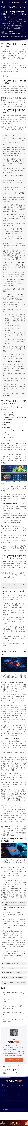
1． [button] (14, 903)
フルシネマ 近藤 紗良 (14, 1059)
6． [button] (14, 982)
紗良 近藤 (11, 31)
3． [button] (12, 968)
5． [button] (13, 977)
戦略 (6, 862)
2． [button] (11, 963)
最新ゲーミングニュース (8, 1085)
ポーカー (4, 86)
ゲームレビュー (20, 1085)
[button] (14, 581)
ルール (19, 115)
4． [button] (12, 972)
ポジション (5, 914)
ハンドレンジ (5, 523)
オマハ (5, 445)
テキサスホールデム (20, 443)
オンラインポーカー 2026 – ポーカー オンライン (14, 6)
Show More (24, 76)
